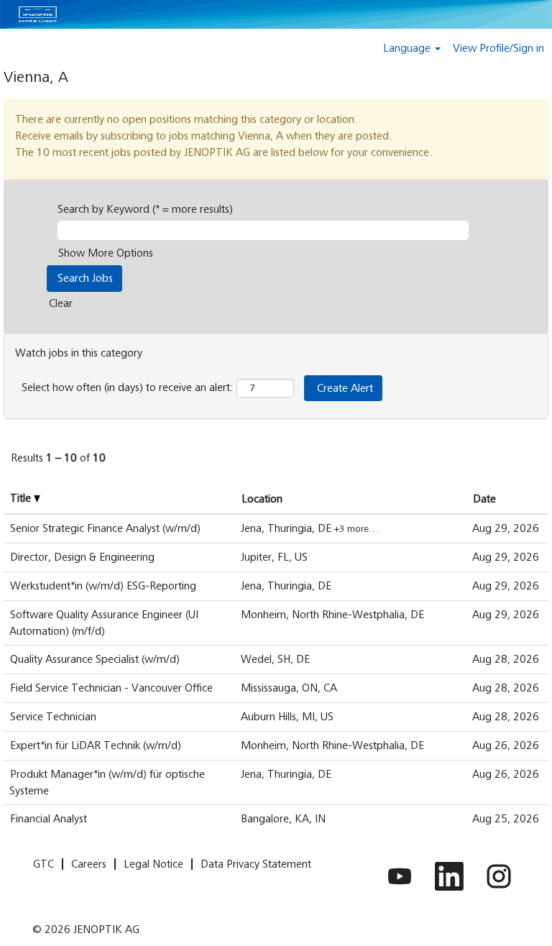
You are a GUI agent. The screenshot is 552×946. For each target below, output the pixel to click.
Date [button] (484, 499)
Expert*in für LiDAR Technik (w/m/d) (95, 745)
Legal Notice (153, 864)
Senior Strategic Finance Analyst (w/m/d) (105, 528)
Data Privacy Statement (256, 864)
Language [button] (408, 48)
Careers (88, 864)
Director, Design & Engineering (82, 557)
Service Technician (53, 716)
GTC (43, 864)
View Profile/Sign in (498, 48)
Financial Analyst (48, 819)
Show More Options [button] (105, 253)
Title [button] (22, 498)
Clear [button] (61, 303)
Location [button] (262, 499)
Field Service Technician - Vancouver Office (111, 688)
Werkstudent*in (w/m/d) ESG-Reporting (103, 586)
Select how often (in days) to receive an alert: (128, 387)
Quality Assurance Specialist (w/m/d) (95, 659)
